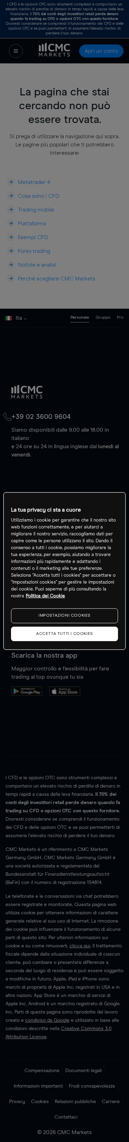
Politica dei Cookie (45, 596)
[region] (64, 571)
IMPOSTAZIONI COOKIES (64, 616)
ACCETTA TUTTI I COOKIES (64, 634)
